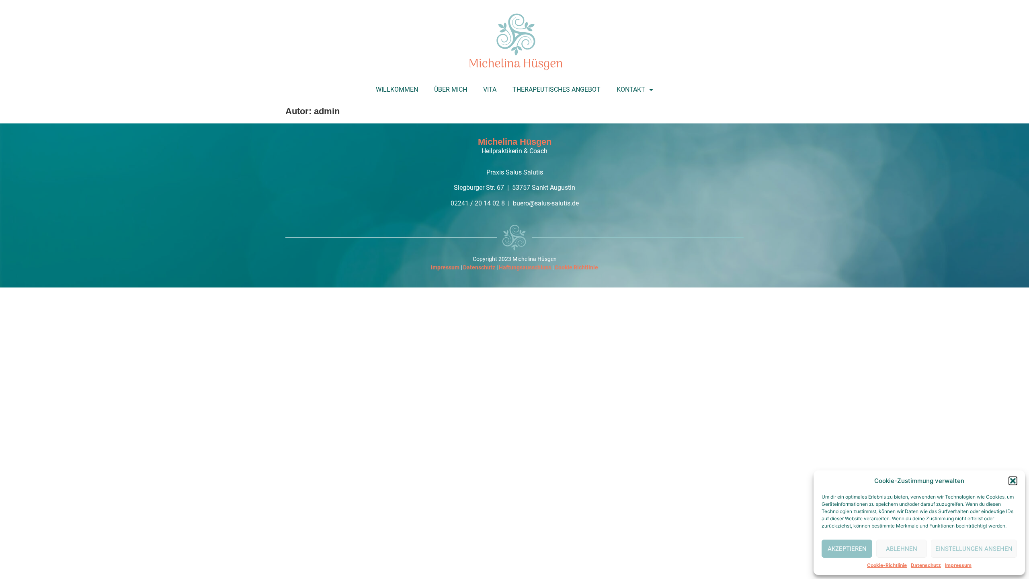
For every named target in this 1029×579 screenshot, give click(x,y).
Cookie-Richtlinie (887, 565)
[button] (1013, 481)
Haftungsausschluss (525, 267)
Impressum (958, 565)
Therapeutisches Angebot (556, 89)
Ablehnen (901, 548)
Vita (489, 89)
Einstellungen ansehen (974, 548)
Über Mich (450, 89)
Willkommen (397, 89)
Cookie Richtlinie (576, 267)
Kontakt (631, 89)
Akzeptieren (847, 548)
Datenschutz (926, 565)
